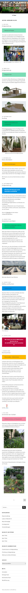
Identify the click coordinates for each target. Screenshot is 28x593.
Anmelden (4, 572)
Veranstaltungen (6, 527)
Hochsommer (6, 353)
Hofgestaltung (6, 26)
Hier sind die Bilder (8, 62)
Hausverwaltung (6, 516)
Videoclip (8, 212)
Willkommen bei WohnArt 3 (10, 9)
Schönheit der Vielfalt (9, 414)
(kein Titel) (4, 535)
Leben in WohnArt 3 (7, 518)
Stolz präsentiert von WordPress (9, 589)
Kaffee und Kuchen (8, 284)
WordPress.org (5, 580)
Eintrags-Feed (5, 574)
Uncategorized (5, 524)
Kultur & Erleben (7, 160)
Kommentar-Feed (6, 577)
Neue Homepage (6, 521)
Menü (14, 15)
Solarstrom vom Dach (8, 221)
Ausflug (4, 118)
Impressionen (8, 128)
